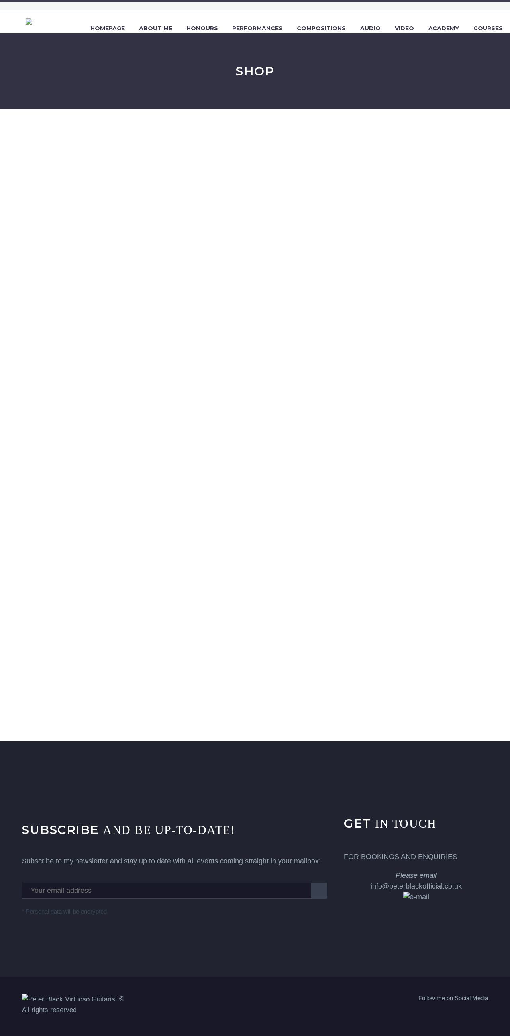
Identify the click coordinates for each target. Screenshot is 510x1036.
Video (404, 28)
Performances (257, 28)
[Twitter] (475, 1015)
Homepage (107, 28)
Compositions (321, 28)
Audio (370, 28)
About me (155, 28)
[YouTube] (486, 1015)
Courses (488, 28)
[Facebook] (454, 1015)
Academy (443, 28)
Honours (202, 28)
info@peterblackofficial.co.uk (416, 880)
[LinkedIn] (465, 1015)
